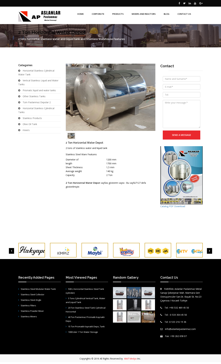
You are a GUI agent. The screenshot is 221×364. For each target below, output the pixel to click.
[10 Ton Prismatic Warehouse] (134, 317)
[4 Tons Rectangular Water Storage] (148, 317)
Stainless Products (32, 118)
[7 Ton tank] (120, 292)
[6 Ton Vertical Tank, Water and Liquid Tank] (120, 317)
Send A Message (181, 134)
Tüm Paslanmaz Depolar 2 (37, 102)
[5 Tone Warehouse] (148, 292)
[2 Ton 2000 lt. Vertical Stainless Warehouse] (120, 304)
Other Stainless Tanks (34, 96)
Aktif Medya (130, 358)
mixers (26, 130)
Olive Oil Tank (30, 124)
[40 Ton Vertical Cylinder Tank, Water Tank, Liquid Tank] (134, 304)
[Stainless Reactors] (134, 292)
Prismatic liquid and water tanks (39, 90)
